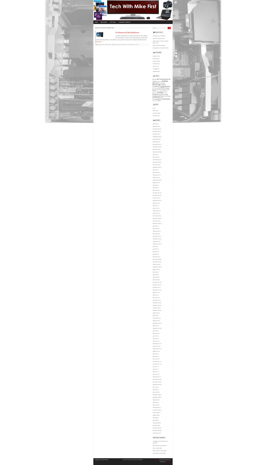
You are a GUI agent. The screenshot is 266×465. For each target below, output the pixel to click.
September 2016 (156, 310)
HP (126, 44)
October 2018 (156, 264)
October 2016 (156, 308)
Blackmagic (156, 84)
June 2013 (155, 336)
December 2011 (156, 361)
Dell (124, 44)
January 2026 (156, 126)
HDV (166, 89)
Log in (154, 108)
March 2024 (155, 157)
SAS (163, 96)
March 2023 (155, 172)
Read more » (99, 42)
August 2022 (155, 182)
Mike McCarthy (156, 445)
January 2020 (156, 233)
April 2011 (155, 371)
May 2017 (155, 295)
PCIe (135, 44)
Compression (164, 86)
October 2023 (156, 164)
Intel (129, 44)
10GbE (154, 81)
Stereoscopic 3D (157, 97)
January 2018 (156, 279)
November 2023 (156, 162)
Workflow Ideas (156, 71)
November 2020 (156, 218)
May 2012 (155, 354)
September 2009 (156, 397)
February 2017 (156, 300)
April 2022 (155, 187)
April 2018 (155, 274)
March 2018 (155, 277)
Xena (156, 100)
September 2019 (156, 244)
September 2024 (156, 152)
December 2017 (156, 282)
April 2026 (155, 124)
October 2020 (156, 221)
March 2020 (155, 228)
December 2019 (156, 236)
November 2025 (156, 131)
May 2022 (155, 185)
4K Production (117, 44)
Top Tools (113, 22)
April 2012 (155, 356)
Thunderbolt (156, 99)
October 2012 (156, 346)
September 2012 (156, 348)
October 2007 (156, 433)
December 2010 (156, 379)
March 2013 (155, 341)
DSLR (162, 88)
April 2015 (155, 325)
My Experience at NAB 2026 (159, 36)
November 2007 (156, 430)
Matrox (165, 91)
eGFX (155, 89)
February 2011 (156, 376)
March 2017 (155, 297)
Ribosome (157, 459)
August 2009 (155, 399)
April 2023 (155, 169)
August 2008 (155, 415)
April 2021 (155, 205)
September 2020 (156, 223)
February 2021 (156, 210)
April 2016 (155, 315)
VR (162, 99)
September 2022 (156, 180)
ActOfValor (159, 81)
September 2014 (156, 328)
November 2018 (156, 261)
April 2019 (155, 254)
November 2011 (156, 364)
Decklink (156, 88)
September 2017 (156, 290)
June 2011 (155, 366)
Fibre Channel (159, 89)
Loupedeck (161, 91)
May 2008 (155, 417)
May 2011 (155, 369)
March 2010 (155, 392)
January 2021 (156, 213)
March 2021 (155, 208)
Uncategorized (156, 69)
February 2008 (156, 423)
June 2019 (155, 249)
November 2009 (156, 394)
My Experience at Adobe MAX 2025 (160, 48)
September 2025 (156, 136)
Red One (160, 96)
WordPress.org (156, 115)
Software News (156, 63)
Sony (168, 96)
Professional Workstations (127, 32)
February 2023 (156, 175)
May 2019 (155, 251)
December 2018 (156, 259)
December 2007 (156, 428)
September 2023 (156, 167)
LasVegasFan (156, 441)
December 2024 (156, 144)
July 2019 (155, 246)
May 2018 (155, 272)
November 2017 (156, 284)
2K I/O (154, 79)
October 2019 (156, 241)
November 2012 (156, 343)
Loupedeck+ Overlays (124, 22)
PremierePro (160, 95)
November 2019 (156, 239)
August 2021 (155, 203)
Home (96, 22)
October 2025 (156, 134)
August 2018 (155, 269)
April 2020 (155, 226)
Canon (163, 85)
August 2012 (155, 351)
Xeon (137, 44)
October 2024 (156, 149)
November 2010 (156, 382)
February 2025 (156, 139)
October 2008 (156, 412)
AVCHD (160, 83)
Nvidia (131, 44)
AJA (153, 83)
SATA (166, 96)
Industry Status (108, 44)
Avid (163, 83)
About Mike (104, 22)
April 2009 (155, 402)
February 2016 (156, 318)
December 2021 (156, 193)
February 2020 (156, 231)
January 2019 (156, 256)
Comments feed (156, 113)
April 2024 (155, 154)
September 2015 (156, 323)
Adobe (165, 81)
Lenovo (157, 91)
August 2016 (155, 313)
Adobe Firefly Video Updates (159, 45)
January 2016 (156, 320)
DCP (153, 88)
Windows (166, 99)
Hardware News (100, 44)
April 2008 (155, 420)
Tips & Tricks (156, 66)
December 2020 (156, 215)
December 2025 (156, 129)
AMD (122, 44)
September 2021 (156, 200)
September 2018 (156, 267)
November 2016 (156, 305)
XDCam (153, 100)
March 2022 (155, 190)
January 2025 (156, 141)
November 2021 (156, 195)
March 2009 (155, 405)
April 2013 (155, 338)
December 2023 (156, 159)
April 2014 (155, 330)
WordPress (167, 461)
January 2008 (156, 425)
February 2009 (156, 407)
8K (170, 79)
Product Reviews (156, 61)
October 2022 (156, 177)
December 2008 (156, 410)
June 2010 (155, 387)
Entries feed (155, 110)
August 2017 (155, 292)
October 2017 (156, 287)
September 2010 (156, 384)
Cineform (155, 86)
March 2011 (155, 374)
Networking (154, 93)
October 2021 (156, 198)
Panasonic (165, 92)
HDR (164, 89)
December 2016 (156, 302)
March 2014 (155, 333)
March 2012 (155, 359)
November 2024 (156, 146)
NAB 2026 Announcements (159, 38)
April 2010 (155, 389)
